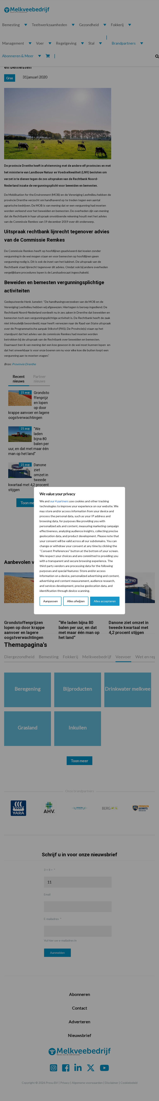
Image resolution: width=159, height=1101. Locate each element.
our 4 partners (59, 501)
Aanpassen (50, 601)
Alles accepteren (105, 601)
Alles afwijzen (76, 601)
